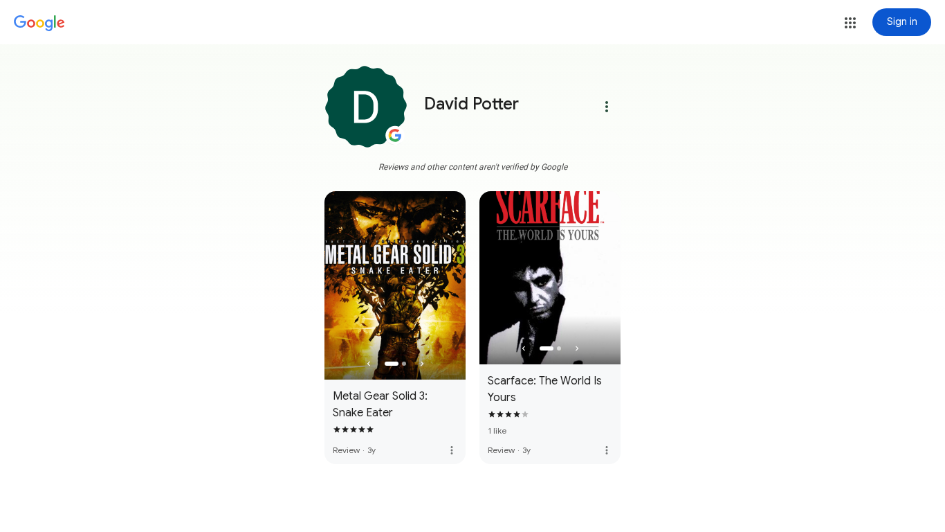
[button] (850, 23)
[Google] (39, 23)
